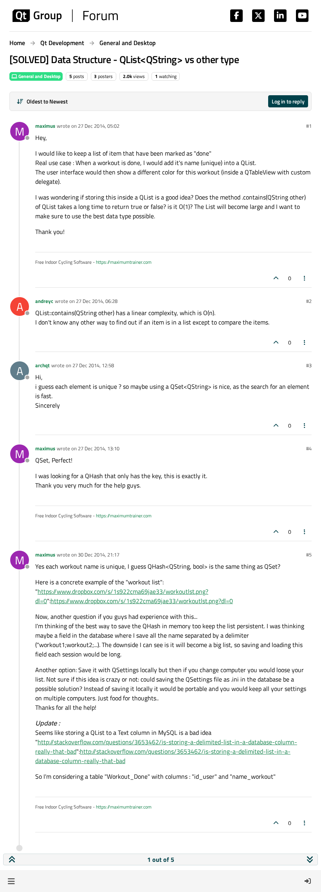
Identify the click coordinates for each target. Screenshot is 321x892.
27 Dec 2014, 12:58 (93, 365)
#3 (309, 365)
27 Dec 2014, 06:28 (96, 301)
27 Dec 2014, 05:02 (98, 126)
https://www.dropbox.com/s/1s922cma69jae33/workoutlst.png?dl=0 (141, 601)
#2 (309, 301)
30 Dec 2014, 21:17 (98, 554)
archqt (42, 365)
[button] (11, 881)
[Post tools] (305, 278)
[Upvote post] (276, 278)
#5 (309, 554)
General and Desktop (39, 76)
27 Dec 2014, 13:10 (98, 448)
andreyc (44, 301)
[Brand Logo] (65, 15)
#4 (309, 448)
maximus (45, 126)
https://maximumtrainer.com (123, 262)
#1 (309, 126)
